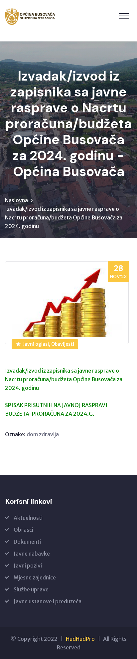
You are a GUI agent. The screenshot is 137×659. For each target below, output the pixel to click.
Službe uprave (31, 589)
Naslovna (16, 200)
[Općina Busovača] (30, 16)
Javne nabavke (32, 553)
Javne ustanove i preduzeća (47, 601)
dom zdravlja (43, 434)
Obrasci (23, 529)
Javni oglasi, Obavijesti (48, 344)
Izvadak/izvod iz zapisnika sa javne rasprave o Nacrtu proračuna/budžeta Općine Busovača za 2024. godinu (63, 379)
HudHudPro (80, 638)
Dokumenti (27, 541)
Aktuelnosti (28, 517)
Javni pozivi (28, 565)
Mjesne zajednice (35, 577)
